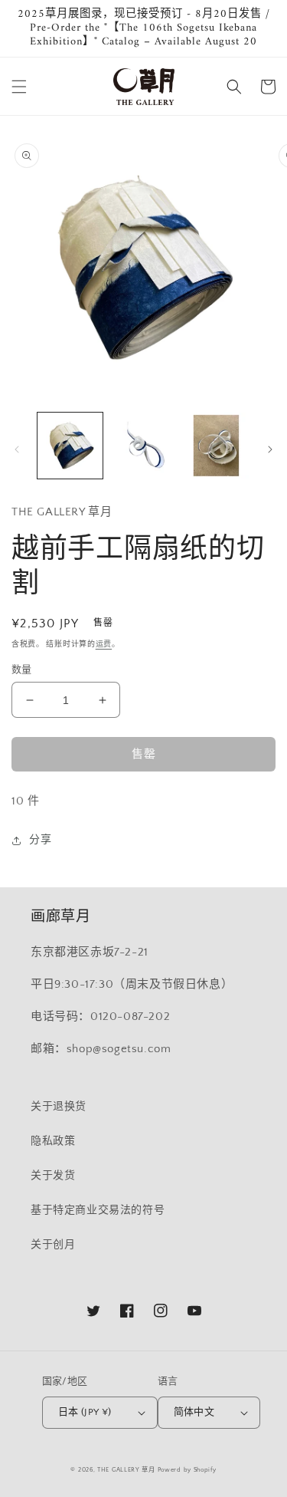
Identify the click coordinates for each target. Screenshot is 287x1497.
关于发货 (53, 1176)
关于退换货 (58, 1107)
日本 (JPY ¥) (85, 1412)
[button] (19, 87)
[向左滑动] (17, 449)
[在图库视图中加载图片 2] (142, 445)
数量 (21, 669)
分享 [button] (40, 840)
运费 (104, 644)
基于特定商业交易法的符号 (98, 1210)
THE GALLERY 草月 (126, 1469)
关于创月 (53, 1245)
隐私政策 (53, 1141)
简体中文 (194, 1412)
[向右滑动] (270, 449)
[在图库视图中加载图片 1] (70, 445)
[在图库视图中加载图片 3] (216, 445)
